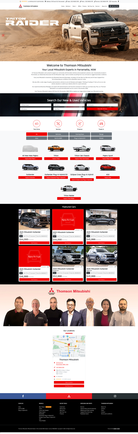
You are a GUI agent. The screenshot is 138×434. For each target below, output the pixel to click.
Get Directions (69, 386)
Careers (103, 408)
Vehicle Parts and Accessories (88, 408)
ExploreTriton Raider (69, 198)
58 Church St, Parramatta (57, 1)
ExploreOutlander (30, 177)
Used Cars (62, 406)
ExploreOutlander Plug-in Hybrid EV (56, 177)
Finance (84, 6)
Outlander (41, 413)
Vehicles (68, 6)
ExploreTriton (56, 158)
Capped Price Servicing (86, 412)
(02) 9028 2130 (75, 1)
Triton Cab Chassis (44, 410)
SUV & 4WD (58, 138)
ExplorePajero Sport (107, 158)
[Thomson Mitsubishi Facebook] (119, 1)
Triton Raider (42, 420)
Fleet (102, 410)
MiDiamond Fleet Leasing (87, 410)
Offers (79, 6)
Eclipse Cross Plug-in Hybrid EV (47, 417)
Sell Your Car (91, 6)
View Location (69, 382)
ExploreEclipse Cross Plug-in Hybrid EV (82, 179)
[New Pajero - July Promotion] (69, 35)
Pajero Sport (42, 412)
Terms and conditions (106, 413)
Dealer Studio (116, 428)
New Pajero (42, 406)
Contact (103, 412)
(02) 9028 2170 (104, 1)
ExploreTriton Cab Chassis (82, 158)
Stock (74, 6)
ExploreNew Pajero (30, 158)
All (37, 134)
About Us (104, 6)
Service (97, 6)
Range (101, 134)
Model (101, 138)
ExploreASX (108, 177)
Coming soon (80, 134)
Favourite (43, 230)
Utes (36, 138)
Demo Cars (62, 408)
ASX (40, 419)
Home (62, 6)
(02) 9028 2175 (89, 1)
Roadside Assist (84, 413)
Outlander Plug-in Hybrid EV (46, 415)
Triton (40, 408)
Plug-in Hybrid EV (79, 138)
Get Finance (34, 242)
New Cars (62, 410)
